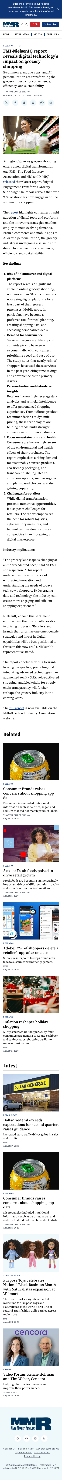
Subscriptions (42, 1452)
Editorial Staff (26, 1448)
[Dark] (22, 24)
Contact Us (9, 1448)
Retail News (22, 34)
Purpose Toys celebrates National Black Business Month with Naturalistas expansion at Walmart (29, 1287)
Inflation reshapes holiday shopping (25, 1024)
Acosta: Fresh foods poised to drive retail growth (28, 873)
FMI (19, 46)
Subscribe (50, 24)
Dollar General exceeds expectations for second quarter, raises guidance (31, 1124)
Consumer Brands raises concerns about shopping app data (28, 793)
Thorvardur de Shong (16, 92)
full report (16, 708)
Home (6, 34)
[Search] (26, 24)
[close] (58, 9)
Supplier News (11, 1275)
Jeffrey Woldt (12, 1392)
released (9, 181)
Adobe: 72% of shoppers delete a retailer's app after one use (30, 950)
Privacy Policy (32, 1456)
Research (8, 46)
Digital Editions (23, 1452)
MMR (5, 966)
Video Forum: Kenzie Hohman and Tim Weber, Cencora (28, 1376)
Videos (38, 34)
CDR (35, 24)
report (13, 212)
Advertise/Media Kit (47, 1448)
